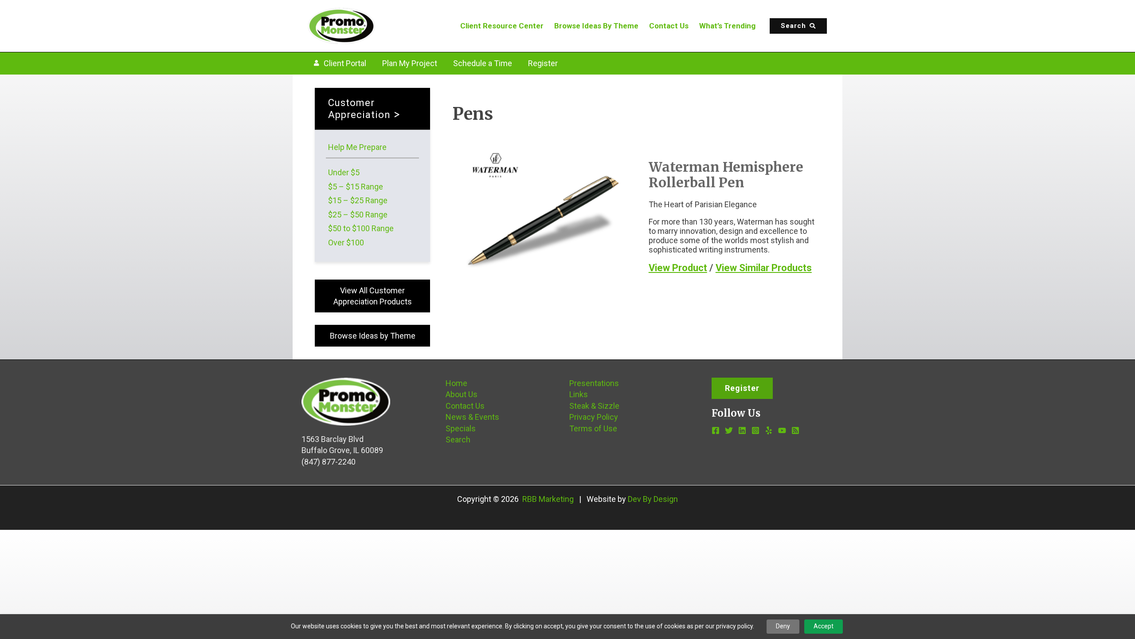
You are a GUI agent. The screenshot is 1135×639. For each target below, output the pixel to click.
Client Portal (345, 63)
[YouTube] (782, 430)
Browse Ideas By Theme (596, 25)
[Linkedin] (742, 430)
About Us (461, 394)
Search (458, 439)
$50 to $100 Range (361, 228)
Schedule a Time (482, 63)
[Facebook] (716, 430)
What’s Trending (727, 25)
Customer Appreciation (359, 108)
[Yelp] (769, 430)
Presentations (594, 383)
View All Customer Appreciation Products (372, 296)
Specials (461, 428)
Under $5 (344, 172)
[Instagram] (755, 430)
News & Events (472, 417)
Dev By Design (653, 499)
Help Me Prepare (357, 147)
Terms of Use (593, 428)
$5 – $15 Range (355, 186)
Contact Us (669, 25)
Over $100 (346, 242)
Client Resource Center (502, 25)
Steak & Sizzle (594, 405)
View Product (678, 267)
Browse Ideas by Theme (372, 335)
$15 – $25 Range (357, 200)
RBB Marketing (548, 499)
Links (578, 394)
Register (543, 63)
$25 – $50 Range (357, 214)
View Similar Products (764, 267)
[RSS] (795, 430)
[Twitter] (729, 430)
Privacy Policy (593, 417)
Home (456, 383)
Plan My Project (409, 63)
